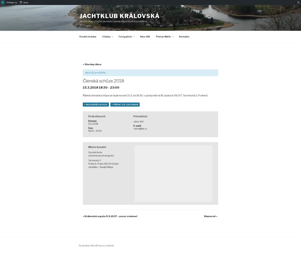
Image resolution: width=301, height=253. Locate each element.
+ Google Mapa (105, 167)
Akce (25, 2)
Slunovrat (210, 216)
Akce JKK (145, 36)
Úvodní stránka (87, 36)
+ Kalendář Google (96, 104)
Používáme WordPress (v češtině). (96, 245)
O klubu (106, 36)
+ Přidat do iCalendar (125, 104)
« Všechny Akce (92, 64)
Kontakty (184, 36)
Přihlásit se (12, 2)
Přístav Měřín (163, 36)
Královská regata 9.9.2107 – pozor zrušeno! (110, 216)
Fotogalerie (125, 36)
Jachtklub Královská (120, 16)
